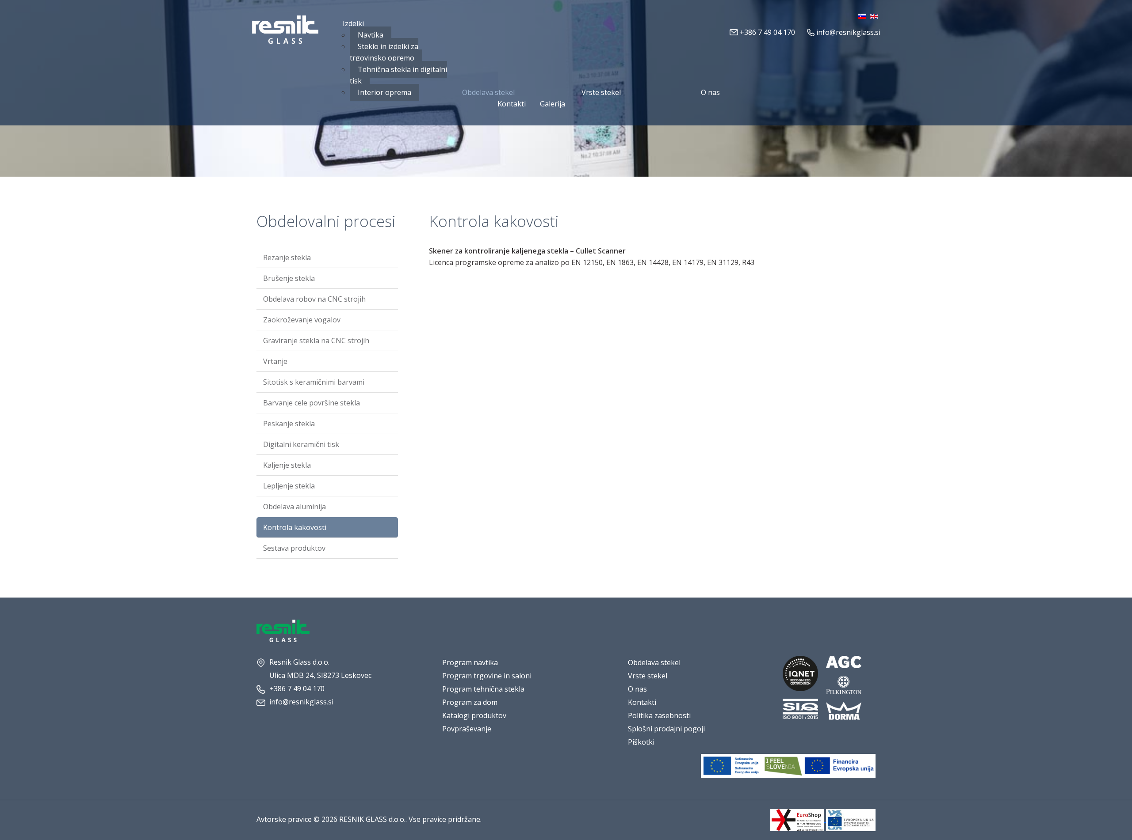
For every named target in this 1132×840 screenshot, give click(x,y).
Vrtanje (275, 361)
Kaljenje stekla (287, 465)
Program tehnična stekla (483, 689)
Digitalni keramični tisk (301, 444)
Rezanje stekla (287, 257)
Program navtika (470, 662)
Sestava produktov (294, 548)
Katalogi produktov (474, 715)
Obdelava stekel (654, 662)
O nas (637, 689)
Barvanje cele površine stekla (311, 403)
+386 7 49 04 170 (767, 32)
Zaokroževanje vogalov (301, 320)
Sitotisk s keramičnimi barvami (313, 382)
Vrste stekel (647, 676)
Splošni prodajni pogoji (666, 729)
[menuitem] (353, 23)
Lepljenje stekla (289, 486)
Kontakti (642, 702)
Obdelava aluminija (294, 506)
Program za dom (469, 702)
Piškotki (641, 742)
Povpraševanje (466, 729)
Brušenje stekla (289, 278)
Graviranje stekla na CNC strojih (316, 340)
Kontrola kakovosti (294, 527)
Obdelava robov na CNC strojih (314, 299)
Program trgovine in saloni (487, 676)
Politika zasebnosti (659, 715)
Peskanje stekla (289, 423)
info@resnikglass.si (848, 32)
